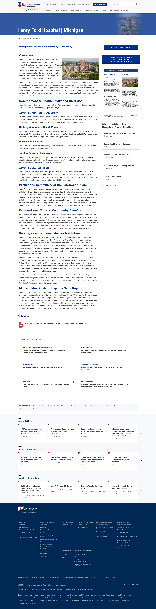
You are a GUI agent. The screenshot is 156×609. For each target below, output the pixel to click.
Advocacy (48, 10)
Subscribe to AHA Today (123, 522)
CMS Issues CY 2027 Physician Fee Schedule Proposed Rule (46, 385)
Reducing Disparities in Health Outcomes (48, 547)
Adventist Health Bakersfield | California (119, 133)
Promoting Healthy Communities (125, 543)
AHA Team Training (101, 531)
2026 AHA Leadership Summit (61, 486)
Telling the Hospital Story (123, 540)
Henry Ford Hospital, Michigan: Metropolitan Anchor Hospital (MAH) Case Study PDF (55, 323)
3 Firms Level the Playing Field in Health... (103, 577)
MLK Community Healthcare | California (119, 165)
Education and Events (103, 518)
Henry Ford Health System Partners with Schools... (45, 577)
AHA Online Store (23, 527)
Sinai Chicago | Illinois (112, 176)
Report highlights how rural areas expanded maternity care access (92, 431)
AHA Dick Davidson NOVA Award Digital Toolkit (43, 367)
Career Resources (61, 10)
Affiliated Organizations (82, 551)
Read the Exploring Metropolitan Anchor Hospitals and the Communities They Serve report (121, 59)
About (62, 4)
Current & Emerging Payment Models (47, 535)
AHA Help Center (84, 4)
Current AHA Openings (67, 522)
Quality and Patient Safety (47, 544)
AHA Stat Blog (120, 529)
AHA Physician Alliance (80, 559)
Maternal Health (66, 406)
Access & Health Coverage (47, 522)
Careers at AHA (23, 522)
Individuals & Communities (119, 10)
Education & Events (91, 10)
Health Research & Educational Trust (82, 555)
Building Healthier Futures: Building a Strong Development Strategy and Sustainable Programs (32, 489)
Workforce (43, 556)
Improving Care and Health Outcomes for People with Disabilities (103, 351)
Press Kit (64, 557)
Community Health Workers (110, 406)
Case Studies (36, 38)
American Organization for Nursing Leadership (83, 564)
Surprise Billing (44, 553)
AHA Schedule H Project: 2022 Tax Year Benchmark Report (62, 458)
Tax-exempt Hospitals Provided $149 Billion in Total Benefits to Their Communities (92, 459)
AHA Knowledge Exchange (103, 534)
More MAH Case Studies (110, 185)
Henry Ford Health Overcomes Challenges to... (76, 577)
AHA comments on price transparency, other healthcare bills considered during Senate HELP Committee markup (123, 432)
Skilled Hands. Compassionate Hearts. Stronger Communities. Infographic (32, 459)
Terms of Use (70, 589)
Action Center (43, 524)
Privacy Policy (23, 589)
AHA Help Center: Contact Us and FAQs (28, 538)
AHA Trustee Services (80, 561)
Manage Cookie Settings (86, 589)
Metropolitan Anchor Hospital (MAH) (45, 406)
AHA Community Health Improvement (123, 546)
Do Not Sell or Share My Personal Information (47, 589)
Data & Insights (76, 10)
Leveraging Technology (46, 541)
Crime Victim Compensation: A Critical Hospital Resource (101, 368)
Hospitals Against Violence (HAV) (48, 539)
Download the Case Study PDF (121, 47)
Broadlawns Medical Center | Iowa (117, 155)
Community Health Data (84, 524)
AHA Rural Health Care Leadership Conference (105, 528)
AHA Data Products (83, 527)
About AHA (22, 518)
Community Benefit (27, 409)
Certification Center (67, 524)
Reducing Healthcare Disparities (86, 406)
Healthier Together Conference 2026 (92, 487)
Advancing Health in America (127, 536)
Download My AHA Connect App (125, 527)
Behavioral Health (44, 529)
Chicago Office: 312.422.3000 (26, 529)
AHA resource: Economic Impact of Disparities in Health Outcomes (62, 431)
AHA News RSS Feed (122, 532)
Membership (22, 524)
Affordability (43, 527)
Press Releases (66, 555)
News (104, 10)
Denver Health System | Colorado (117, 144)
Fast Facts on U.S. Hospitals (85, 522)
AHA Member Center (51, 4)
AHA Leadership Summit (102, 524)
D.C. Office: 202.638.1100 (25, 532)
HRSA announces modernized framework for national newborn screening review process (32, 431)
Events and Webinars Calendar (104, 522)
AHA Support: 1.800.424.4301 (26, 535)
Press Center (71, 4)
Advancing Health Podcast (124, 524)
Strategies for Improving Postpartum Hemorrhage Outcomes (120, 459)
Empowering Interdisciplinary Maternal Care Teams (122, 487)
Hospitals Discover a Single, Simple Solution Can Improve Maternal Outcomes (44, 351)
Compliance (43, 532)
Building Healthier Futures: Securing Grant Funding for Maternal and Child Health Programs (104, 385)
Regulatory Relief (44, 551)
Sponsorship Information (102, 536)
